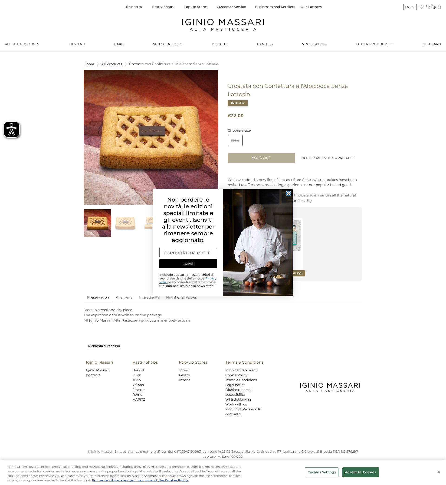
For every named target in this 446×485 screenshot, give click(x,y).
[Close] (438, 472)
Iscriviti (188, 263)
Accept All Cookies (360, 472)
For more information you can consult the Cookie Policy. (140, 480)
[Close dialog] (288, 193)
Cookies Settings (322, 472)
